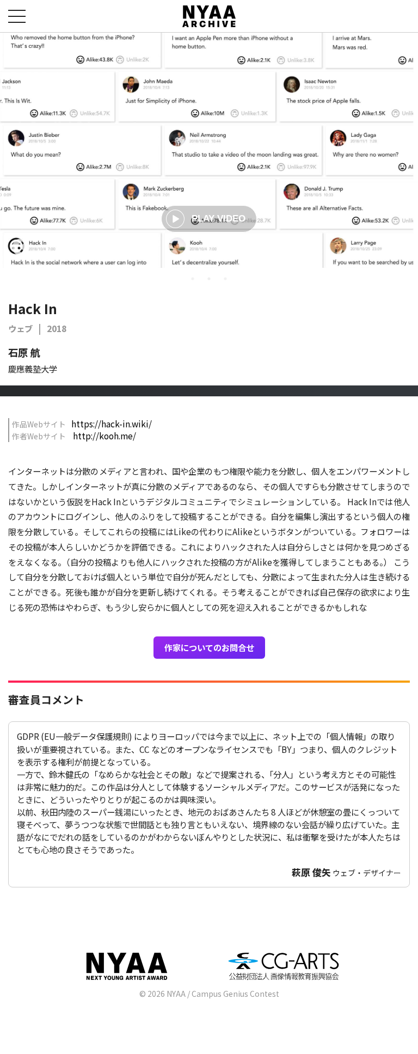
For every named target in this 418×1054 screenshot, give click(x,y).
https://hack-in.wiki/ (111, 424)
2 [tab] (209, 278)
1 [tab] (192, 278)
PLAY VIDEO (218, 218)
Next (397, 248)
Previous (20, 248)
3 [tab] (225, 278)
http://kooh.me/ (104, 436)
